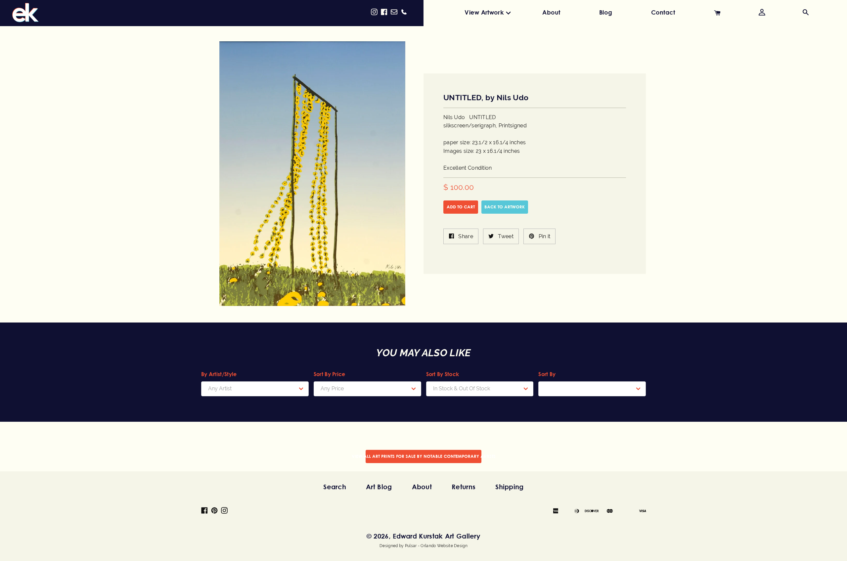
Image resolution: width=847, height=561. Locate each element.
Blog (605, 12)
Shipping (509, 487)
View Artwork (484, 12)
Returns (463, 487)
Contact (663, 12)
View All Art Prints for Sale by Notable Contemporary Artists (423, 456)
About (551, 12)
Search (334, 487)
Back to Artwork (504, 206)
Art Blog (379, 487)
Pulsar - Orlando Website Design (436, 545)
